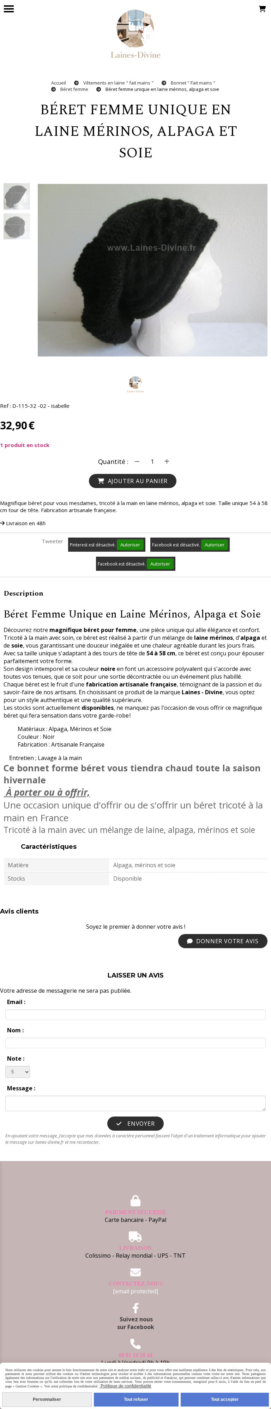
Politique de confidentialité (125, 1386)
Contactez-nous (136, 1284)
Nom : (15, 1030)
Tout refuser (136, 1399)
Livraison (135, 1248)
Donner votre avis (227, 941)
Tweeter (52, 541)
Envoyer (140, 1123)
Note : (15, 1058)
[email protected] (135, 1291)
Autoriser (130, 544)
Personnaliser (47, 1399)
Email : (16, 1002)
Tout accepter (225, 1399)
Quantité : (113, 461)
